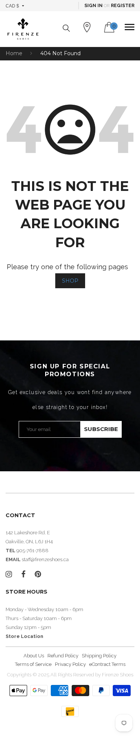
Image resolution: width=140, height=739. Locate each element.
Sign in (93, 5)
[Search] (66, 28)
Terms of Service (33, 664)
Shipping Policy (99, 655)
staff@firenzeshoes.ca (45, 559)
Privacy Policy (70, 664)
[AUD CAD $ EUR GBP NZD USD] (15, 5)
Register (122, 5)
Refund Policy (62, 655)
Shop (70, 280)
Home (14, 53)
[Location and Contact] (87, 27)
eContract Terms (107, 664)
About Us (34, 655)
